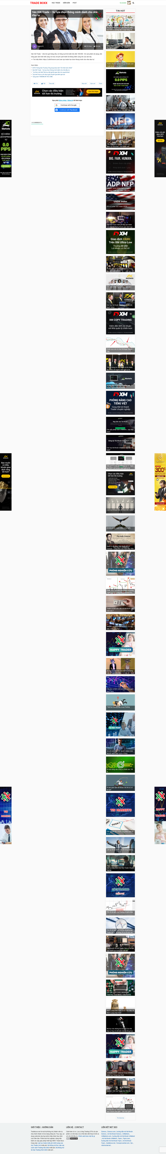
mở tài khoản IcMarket (109, 1138)
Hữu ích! (84, 83)
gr (94, 1136)
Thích (100, 83)
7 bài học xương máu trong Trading (118, 707)
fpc (132, 1143)
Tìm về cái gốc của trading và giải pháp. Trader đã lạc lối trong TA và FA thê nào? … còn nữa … (120, 932)
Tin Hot (120, 11)
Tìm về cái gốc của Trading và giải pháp (120, 912)
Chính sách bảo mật (84, 1136)
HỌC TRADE (56, 3)
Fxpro (120, 1138)
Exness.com (111, 1131)
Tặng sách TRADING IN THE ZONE (42, 76)
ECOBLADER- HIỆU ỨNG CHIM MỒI (119, 528)
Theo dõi (51, 83)
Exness (103, 1131)
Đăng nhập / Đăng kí (66, 100)
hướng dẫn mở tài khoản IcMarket (123, 1136)
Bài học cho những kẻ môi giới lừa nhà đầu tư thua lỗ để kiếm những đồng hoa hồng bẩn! (120, 1031)
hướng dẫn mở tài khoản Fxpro (111, 1141)
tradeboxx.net (110, 1143)
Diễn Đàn (66, 3)
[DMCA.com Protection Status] (72, 1139)
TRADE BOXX (38, 3)
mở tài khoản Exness (114, 1134)
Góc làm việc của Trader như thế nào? (119, 1091)
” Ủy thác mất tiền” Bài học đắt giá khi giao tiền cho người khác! (51, 72)
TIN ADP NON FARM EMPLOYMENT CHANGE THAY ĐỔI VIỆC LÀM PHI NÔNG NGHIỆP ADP (119, 190)
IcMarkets (125, 1134)
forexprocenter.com (122, 1143)
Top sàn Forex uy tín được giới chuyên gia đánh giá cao (48, 74)
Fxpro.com (126, 1138)
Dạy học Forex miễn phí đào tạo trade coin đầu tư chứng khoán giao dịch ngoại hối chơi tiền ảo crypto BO (120, 227)
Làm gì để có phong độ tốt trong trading (120, 850)
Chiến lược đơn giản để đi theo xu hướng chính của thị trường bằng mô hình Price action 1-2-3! (120, 592)
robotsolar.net (106, 1145)
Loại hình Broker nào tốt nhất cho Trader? (120, 510)
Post (75, 3)
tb (92, 1136)
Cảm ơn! (92, 83)
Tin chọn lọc (120, 1118)
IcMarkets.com (106, 1136)
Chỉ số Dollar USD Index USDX (117, 206)
